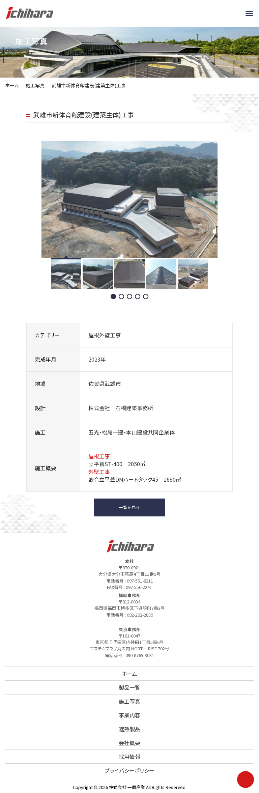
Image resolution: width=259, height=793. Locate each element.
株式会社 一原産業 (127, 787)
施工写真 (35, 85)
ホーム (12, 85)
